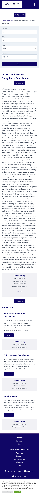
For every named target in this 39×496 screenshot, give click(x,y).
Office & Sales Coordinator (16, 355)
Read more (8, 335)
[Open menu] (35, 4)
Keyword (4, 53)
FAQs (19, 444)
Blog (19, 465)
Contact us (19, 456)
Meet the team (19, 459)
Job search (10, 21)
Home (4, 21)
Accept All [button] (17, 492)
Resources (19, 441)
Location (4, 28)
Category (4, 37)
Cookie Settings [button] (7, 492)
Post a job (19, 453)
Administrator (10, 396)
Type (3, 45)
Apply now (19, 83)
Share (19, 291)
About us (19, 462)
